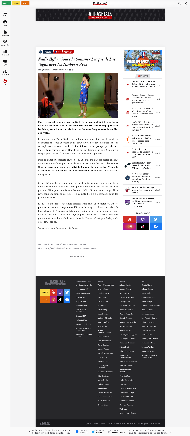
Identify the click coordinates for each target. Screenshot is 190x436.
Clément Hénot (63, 70)
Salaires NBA (81, 297)
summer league (71, 244)
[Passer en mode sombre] (186, 3)
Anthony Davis (103, 362)
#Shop (45, 292)
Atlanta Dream (147, 289)
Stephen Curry (103, 293)
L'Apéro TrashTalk (83, 324)
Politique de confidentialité (116, 424)
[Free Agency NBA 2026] (142, 60)
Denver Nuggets (126, 314)
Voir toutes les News (78, 256)
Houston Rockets (126, 326)
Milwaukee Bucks (127, 351)
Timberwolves (82, 244)
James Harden (103, 322)
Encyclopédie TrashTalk (81, 311)
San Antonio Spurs (127, 397)
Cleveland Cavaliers (127, 306)
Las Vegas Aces (148, 314)
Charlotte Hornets (127, 297)
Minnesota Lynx (148, 322)
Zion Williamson (104, 341)
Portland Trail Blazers (128, 388)
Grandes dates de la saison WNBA (149, 356)
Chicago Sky (146, 293)
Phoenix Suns (125, 384)
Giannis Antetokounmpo (104, 331)
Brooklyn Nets (125, 293)
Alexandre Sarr (103, 380)
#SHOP (16, 3)
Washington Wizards (128, 413)
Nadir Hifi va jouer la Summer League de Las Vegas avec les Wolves (74, 248)
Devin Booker (103, 345)
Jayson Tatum (103, 349)
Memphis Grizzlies (127, 343)
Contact (95, 424)
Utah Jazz (123, 409)
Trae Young (102, 357)
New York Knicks (127, 366)
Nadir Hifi (58, 244)
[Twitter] (72, 70)
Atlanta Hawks (125, 285)
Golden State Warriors (128, 322)
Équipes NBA (81, 316)
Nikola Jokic (102, 326)
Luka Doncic (103, 314)
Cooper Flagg (103, 405)
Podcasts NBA (81, 320)
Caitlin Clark (146, 285)
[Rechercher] (180, 3)
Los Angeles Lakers (127, 339)
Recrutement (131, 424)
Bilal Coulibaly (103, 376)
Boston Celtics (125, 289)
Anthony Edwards (105, 318)
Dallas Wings (147, 302)
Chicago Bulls (125, 302)
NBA (64, 244)
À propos (88, 424)
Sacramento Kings (127, 393)
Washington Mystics (150, 339)
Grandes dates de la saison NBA (83, 329)
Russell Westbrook (105, 353)
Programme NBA (82, 289)
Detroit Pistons (126, 318)
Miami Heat (124, 347)
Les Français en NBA (84, 285)
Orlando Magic (125, 376)
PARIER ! (6, 3)
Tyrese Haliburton (105, 393)
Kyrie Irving (102, 310)
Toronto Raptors (126, 405)
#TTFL (25, 3)
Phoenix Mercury (148, 330)
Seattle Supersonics (127, 401)
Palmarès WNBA (148, 343)
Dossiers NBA (81, 306)
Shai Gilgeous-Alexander (104, 367)
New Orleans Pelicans (128, 362)
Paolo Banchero (104, 401)
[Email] (69, 70)
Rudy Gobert (102, 297)
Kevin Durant (103, 302)
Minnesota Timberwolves (125, 356)
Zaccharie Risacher (105, 372)
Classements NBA (83, 293)
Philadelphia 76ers (127, 380)
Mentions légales (142, 424)
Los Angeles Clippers (128, 335)
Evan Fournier (103, 337)
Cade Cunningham (105, 397)
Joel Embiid (102, 388)
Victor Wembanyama (106, 285)
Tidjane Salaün (103, 384)
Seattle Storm (147, 335)
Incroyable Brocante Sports (84, 336)
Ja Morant (102, 306)
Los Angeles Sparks (149, 318)
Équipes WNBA (147, 347)
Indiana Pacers (125, 330)
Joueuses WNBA (148, 351)
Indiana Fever (147, 310)
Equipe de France (49, 244)
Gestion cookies (155, 424)
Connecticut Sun (148, 297)
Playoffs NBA (81, 302)
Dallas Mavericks (126, 310)
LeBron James (103, 289)
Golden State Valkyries (151, 306)
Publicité (102, 424)
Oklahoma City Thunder (125, 371)
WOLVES (46, 248)
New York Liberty (149, 326)
